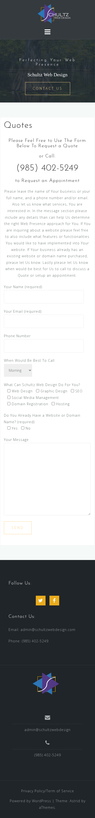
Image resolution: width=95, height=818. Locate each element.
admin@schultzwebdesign (47, 729)
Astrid (75, 801)
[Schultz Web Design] (45, 684)
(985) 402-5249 (35, 641)
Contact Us (48, 88)
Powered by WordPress (30, 801)
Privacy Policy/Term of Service (47, 791)
